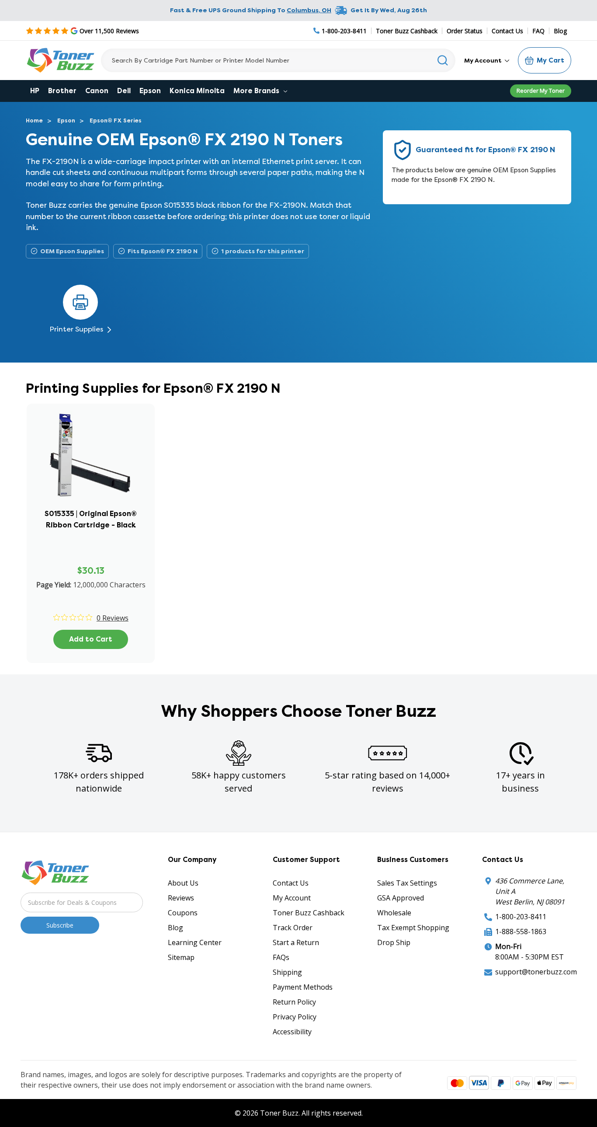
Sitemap (181, 957)
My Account (483, 60)
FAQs (281, 957)
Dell (124, 90)
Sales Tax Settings (407, 883)
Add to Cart (90, 639)
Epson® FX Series (116, 120)
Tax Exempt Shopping (413, 927)
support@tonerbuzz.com (536, 972)
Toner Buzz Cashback (406, 31)
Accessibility (292, 1031)
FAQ (538, 31)
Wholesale (394, 913)
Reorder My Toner (541, 90)
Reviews (181, 898)
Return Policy (294, 1002)
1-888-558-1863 (520, 931)
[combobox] (278, 60)
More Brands (257, 90)
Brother (62, 90)
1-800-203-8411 (520, 916)
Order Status (464, 31)
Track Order (292, 927)
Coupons (183, 913)
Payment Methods (303, 987)
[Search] (443, 60)
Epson (150, 90)
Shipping (287, 972)
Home (34, 120)
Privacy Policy (294, 1017)
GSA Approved (400, 898)
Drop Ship (393, 942)
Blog (560, 31)
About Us (183, 883)
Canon (96, 90)
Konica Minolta (197, 90)
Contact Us (507, 31)
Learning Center (195, 942)
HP (34, 90)
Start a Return (296, 942)
